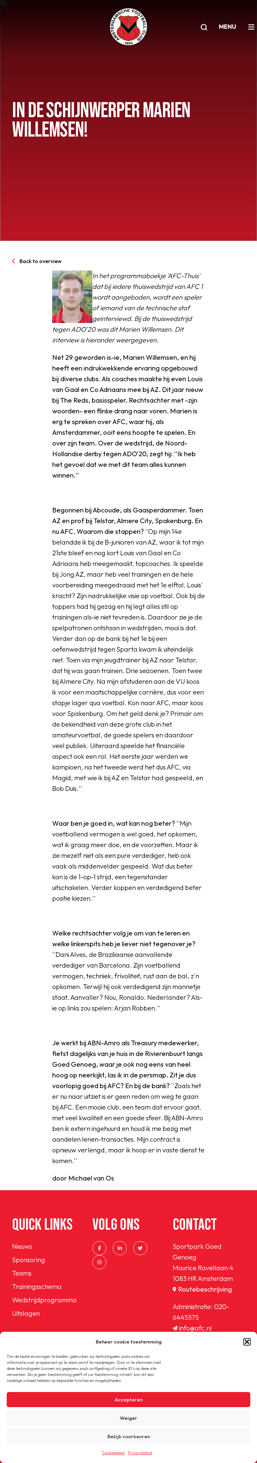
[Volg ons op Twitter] (140, 1248)
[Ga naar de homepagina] (128, 27)
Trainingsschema (37, 1286)
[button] (247, 1341)
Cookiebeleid (113, 1452)
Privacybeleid (140, 1452)
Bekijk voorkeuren (128, 1436)
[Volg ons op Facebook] (99, 1248)
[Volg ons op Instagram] (99, 1262)
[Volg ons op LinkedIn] (120, 1248)
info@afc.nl (195, 1328)
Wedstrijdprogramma (44, 1300)
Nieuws (22, 1246)
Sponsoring (28, 1259)
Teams (21, 1273)
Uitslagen (26, 1313)
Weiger (128, 1418)
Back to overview (40, 261)
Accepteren (129, 1399)
